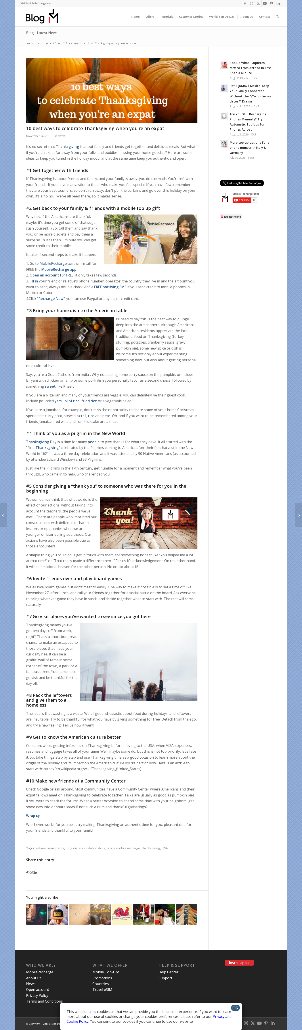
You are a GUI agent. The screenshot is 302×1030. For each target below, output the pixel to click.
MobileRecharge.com (57, 263)
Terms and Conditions (44, 1001)
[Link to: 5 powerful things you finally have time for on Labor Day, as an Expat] (143, 914)
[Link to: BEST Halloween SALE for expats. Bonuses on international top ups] (36, 914)
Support (165, 978)
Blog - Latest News (41, 32)
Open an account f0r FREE (51, 275)
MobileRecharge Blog (55, 1023)
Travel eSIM (102, 989)
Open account (37, 989)
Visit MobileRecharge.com (36, 3)
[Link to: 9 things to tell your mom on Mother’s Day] (165, 914)
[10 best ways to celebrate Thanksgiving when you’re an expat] (111, 90)
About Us (34, 978)
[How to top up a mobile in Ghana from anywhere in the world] (298, 515)
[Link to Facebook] (245, 3)
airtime (41, 848)
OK (235, 1007)
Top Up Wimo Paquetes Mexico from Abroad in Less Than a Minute (250, 68)
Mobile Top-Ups (106, 972)
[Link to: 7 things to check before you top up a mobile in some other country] (186, 914)
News (61, 136)
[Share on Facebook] (27, 872)
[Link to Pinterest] (271, 3)
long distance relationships (85, 848)
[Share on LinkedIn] (35, 872)
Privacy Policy (37, 995)
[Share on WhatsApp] (32, 872)
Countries (100, 983)
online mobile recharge (123, 848)
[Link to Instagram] (251, 3)
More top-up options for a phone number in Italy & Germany (250, 147)
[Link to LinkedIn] (278, 3)
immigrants (56, 848)
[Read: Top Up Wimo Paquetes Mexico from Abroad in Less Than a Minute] (224, 65)
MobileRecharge (39, 972)
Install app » (239, 962)
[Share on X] (29, 872)
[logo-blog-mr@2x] (44, 16)
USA (165, 848)
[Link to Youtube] (265, 3)
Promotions (102, 978)
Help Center (168, 972)
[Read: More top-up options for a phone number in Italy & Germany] (224, 144)
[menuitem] (36, 3)
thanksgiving (151, 848)
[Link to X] (258, 3)
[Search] (277, 16)
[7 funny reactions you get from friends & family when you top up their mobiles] (3, 515)
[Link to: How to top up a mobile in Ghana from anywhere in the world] (100, 914)
